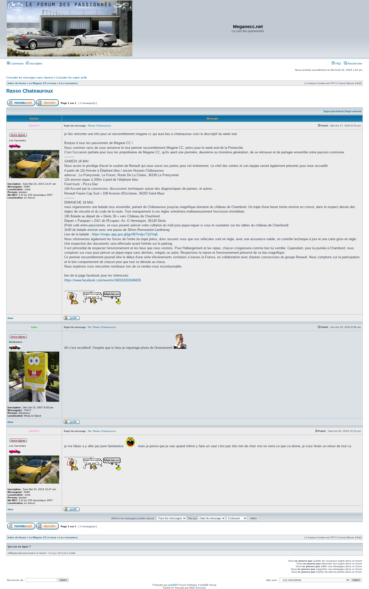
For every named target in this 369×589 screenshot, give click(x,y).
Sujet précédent (333, 111)
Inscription (35, 63)
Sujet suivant (353, 111)
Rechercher (354, 63)
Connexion (17, 63)
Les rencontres (68, 83)
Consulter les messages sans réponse (29, 77)
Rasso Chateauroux (29, 91)
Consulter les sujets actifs (71, 77)
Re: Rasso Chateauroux (102, 327)
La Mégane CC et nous (42, 83)
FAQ (338, 63)
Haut (10, 318)
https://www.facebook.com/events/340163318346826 (102, 280)
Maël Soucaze (197, 587)
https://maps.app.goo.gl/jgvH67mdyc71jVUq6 (125, 234)
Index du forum (17, 83)
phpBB (172, 584)
